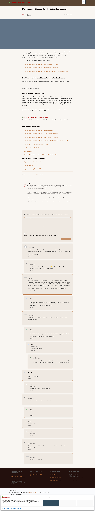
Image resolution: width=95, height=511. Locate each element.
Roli (28, 313)
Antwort (29, 256)
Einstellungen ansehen (85, 502)
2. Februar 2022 (34, 346)
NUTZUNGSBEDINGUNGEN (55, 480)
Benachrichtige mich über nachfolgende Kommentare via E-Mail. (41, 235)
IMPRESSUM (52, 474)
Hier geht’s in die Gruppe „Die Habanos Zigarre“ (37, 144)
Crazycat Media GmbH (34, 492)
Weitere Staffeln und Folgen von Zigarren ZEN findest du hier (40, 154)
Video (52, 174)
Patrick (29, 397)
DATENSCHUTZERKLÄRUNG (55, 477)
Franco (29, 246)
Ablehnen (68, 502)
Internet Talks (47, 174)
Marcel (29, 421)
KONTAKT (51, 483)
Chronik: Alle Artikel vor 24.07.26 (36, 174)
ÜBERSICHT (71, 483)
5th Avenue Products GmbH (31, 147)
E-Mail (42, 227)
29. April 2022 (31, 247)
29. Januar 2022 (28, 15)
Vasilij (26, 13)
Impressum (20, 508)
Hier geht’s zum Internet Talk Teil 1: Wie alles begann (38, 130)
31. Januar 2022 (31, 398)
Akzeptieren (51, 502)
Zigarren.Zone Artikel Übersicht (32, 162)
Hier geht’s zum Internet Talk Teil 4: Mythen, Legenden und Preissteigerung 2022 (46, 71)
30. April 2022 (32, 264)
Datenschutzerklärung (13, 508)
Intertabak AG (28, 151)
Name (26, 227)
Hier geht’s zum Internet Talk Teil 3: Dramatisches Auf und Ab (41, 67)
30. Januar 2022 (33, 433)
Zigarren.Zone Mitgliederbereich (32, 169)
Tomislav (30, 372)
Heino (29, 276)
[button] (92, 497)
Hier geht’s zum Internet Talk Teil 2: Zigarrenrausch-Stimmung (41, 64)
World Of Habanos (31, 176)
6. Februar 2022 (31, 278)
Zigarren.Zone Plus (29, 165)
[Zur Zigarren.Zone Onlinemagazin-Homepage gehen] (21, 3)
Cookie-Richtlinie (5, 508)
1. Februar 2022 (31, 315)
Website (58, 227)
